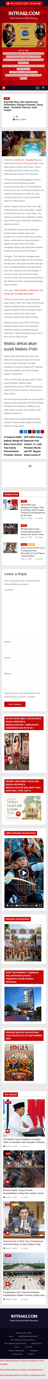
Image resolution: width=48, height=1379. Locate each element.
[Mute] (36, 905)
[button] (43, 88)
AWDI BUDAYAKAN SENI (28, 1336)
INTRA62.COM (23, 13)
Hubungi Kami (36, 1343)
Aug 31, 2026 (26, 518)
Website (7, 674)
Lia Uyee (39, 518)
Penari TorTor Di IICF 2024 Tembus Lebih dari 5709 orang (23, 60)
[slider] (22, 905)
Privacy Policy (17, 1354)
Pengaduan (34, 1351)
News (7, 98)
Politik (31, 544)
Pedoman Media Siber (16, 1351)
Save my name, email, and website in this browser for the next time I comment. (22, 695)
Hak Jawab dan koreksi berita (15, 1343)
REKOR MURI (23, 63)
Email (7, 658)
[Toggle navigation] (37, 88)
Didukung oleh (21, 1333)
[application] (24, 873)
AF (17, 117)
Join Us (17, 1347)
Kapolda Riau (32, 160)
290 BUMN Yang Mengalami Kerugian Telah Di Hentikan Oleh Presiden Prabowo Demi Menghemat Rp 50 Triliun (33, 510)
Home (11, 1336)
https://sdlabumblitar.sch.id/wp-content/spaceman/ (21, 1370)
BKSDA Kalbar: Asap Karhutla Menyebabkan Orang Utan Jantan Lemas (32, 531)
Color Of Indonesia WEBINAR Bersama (23, 72)
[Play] (7, 905)
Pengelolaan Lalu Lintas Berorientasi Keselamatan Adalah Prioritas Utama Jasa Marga (24, 1295)
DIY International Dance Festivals (23, 1340)
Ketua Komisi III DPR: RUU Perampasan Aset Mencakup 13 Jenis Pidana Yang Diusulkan (23, 1244)
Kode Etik (28, 1347)
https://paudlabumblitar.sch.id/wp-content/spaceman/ (23, 1375)
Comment (9, 590)
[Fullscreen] (40, 905)
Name (7, 642)
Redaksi (31, 1354)
